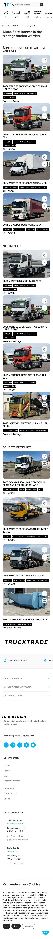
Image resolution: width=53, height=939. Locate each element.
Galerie (7, 798)
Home (4, 26)
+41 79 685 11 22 (16, 836)
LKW (16, 17)
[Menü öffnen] (47, 5)
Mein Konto (9, 788)
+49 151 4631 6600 (17, 863)
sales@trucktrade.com (18, 840)
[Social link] (6, 745)
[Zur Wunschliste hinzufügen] (44, 60)
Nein (16, 926)
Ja (6, 926)
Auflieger (37, 17)
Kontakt (7, 765)
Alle (5, 17)
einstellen (29, 926)
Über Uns (8, 770)
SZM (27, 17)
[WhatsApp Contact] (45, 931)
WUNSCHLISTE (10, 793)
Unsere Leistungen (12, 780)
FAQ (5, 776)
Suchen (13, 4)
